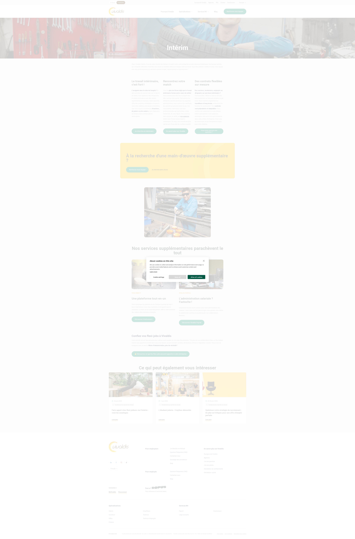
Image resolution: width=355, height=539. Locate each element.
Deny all (177, 277)
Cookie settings (158, 277)
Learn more (153, 272)
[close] (203, 260)
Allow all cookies (196, 277)
